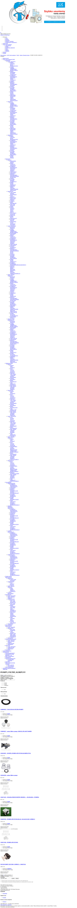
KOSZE (12, 488)
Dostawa (7, 39)
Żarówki (7, 661)
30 (10, 677)
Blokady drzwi (11, 217)
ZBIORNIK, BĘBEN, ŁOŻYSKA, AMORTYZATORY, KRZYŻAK (14, 188)
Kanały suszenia (12, 196)
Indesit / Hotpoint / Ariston (11, 597)
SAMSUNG (11, 554)
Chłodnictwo (9, 363)
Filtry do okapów (9, 667)
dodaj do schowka (3, 717)
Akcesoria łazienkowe (10, 658)
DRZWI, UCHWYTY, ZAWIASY (13, 164)
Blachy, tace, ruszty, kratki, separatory (13, 601)
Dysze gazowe (12, 583)
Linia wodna (11, 666)
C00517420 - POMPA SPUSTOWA (9, 842)
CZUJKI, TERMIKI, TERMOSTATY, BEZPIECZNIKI (14, 69)
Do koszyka (15, 828)
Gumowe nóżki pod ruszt (13, 580)
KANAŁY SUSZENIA (13, 247)
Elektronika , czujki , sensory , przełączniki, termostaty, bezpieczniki (13, 375)
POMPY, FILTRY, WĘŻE (12, 93)
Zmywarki (8, 482)
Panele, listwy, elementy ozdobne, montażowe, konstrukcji (13, 614)
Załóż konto (7, 34)
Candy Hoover (8, 45)
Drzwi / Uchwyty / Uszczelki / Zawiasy (12, 370)
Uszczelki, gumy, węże (13, 622)
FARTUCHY (13, 171)
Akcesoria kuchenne (10, 653)
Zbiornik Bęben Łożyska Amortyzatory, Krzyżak (13, 223)
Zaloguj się (2, 34)
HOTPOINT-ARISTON (10, 47)
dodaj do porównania (4, 716)
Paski (11, 206)
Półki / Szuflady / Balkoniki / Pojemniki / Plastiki (13, 387)
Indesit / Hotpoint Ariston (11, 275)
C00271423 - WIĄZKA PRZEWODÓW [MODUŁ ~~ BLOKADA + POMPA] (19, 797)
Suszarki (7, 60)
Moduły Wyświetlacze (13, 381)
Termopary (12, 591)
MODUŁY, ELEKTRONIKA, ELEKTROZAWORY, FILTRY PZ (14, 176)
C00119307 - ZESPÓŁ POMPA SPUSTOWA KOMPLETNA (15, 753)
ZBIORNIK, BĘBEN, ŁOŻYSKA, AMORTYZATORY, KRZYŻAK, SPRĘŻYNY (14, 308)
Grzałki (12, 81)
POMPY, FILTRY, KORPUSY (13, 183)
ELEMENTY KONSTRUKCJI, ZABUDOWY (13, 485)
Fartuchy (12, 215)
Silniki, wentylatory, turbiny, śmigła (12, 619)
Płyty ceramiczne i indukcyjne (8, 625)
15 (9, 677)
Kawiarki (7, 649)
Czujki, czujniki (12, 632)
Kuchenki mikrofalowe (10, 639)
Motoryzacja (6, 58)
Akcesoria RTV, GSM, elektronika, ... (9, 655)
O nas (6, 38)
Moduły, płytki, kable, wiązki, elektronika (13, 634)
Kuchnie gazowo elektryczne (8, 577)
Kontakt (4, 53)
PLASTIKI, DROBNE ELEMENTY (13, 180)
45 (12, 677)
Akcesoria (6, 652)
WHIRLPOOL (11, 483)
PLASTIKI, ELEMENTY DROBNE (13, 495)
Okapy (7, 645)
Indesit (6, 48)
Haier (9, 160)
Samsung (7, 49)
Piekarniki (8, 594)
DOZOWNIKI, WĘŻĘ (13, 162)
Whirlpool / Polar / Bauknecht (11, 319)
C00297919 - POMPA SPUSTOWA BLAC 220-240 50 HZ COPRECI (17, 819)
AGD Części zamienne (7, 44)
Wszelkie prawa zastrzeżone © (11, 42)
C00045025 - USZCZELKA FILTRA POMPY (11, 709)
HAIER (6, 46)
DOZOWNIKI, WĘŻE (13, 234)
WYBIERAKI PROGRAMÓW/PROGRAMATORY (18, 264)
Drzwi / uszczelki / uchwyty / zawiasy (12, 419)
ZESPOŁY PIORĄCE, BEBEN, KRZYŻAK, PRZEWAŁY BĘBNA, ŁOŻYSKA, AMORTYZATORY (15, 269)
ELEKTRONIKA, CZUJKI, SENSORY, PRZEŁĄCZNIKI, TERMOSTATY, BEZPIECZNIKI (14, 449)
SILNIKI (12, 262)
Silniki (12, 200)
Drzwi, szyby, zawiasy (12, 604)
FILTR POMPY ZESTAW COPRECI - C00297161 (13, 864)
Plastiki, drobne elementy (13, 198)
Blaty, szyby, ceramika (12, 630)
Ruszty (12, 584)
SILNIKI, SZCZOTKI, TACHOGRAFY (14, 314)
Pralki (7, 158)
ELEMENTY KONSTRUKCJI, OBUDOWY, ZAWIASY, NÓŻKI (13, 168)
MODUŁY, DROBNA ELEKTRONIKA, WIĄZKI (13, 84)
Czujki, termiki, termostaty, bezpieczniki (13, 193)
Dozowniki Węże (12, 220)
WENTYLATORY (14, 459)
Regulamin (7, 40)
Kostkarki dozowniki (12, 379)
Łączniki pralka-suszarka (11, 660)
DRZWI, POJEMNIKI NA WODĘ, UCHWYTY (13, 73)
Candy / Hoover (11, 61)
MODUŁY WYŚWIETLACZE (14, 473)
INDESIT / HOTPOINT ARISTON (11, 507)
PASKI (12, 86)
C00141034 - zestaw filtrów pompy (9, 775)
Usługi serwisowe (7, 650)
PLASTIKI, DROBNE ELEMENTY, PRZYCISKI (13, 89)
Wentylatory (13, 384)
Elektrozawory (13, 218)
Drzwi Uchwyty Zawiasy (13, 213)
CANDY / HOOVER (11, 531)
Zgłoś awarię (5, 43)
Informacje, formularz (9, 41)
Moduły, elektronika (13, 203)
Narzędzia (8, 657)
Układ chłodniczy (12, 383)
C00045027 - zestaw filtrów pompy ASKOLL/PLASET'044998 (16, 731)
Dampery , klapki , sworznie (12, 366)
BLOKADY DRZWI (12, 228)
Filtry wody (11, 664)
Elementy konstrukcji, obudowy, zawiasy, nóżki (12, 209)
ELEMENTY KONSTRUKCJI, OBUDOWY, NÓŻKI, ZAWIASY (13, 77)
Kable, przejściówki (9, 656)
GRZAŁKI (13, 172)
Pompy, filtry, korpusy (12, 205)
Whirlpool (7, 51)
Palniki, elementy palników (12, 589)
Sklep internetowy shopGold (5, 904)
